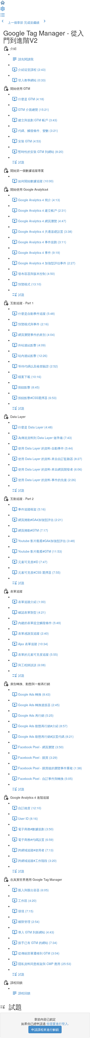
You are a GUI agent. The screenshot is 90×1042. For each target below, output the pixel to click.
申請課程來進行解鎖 (45, 1029)
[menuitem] (2, 10)
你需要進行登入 (57, 1023)
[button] (2, 4)
